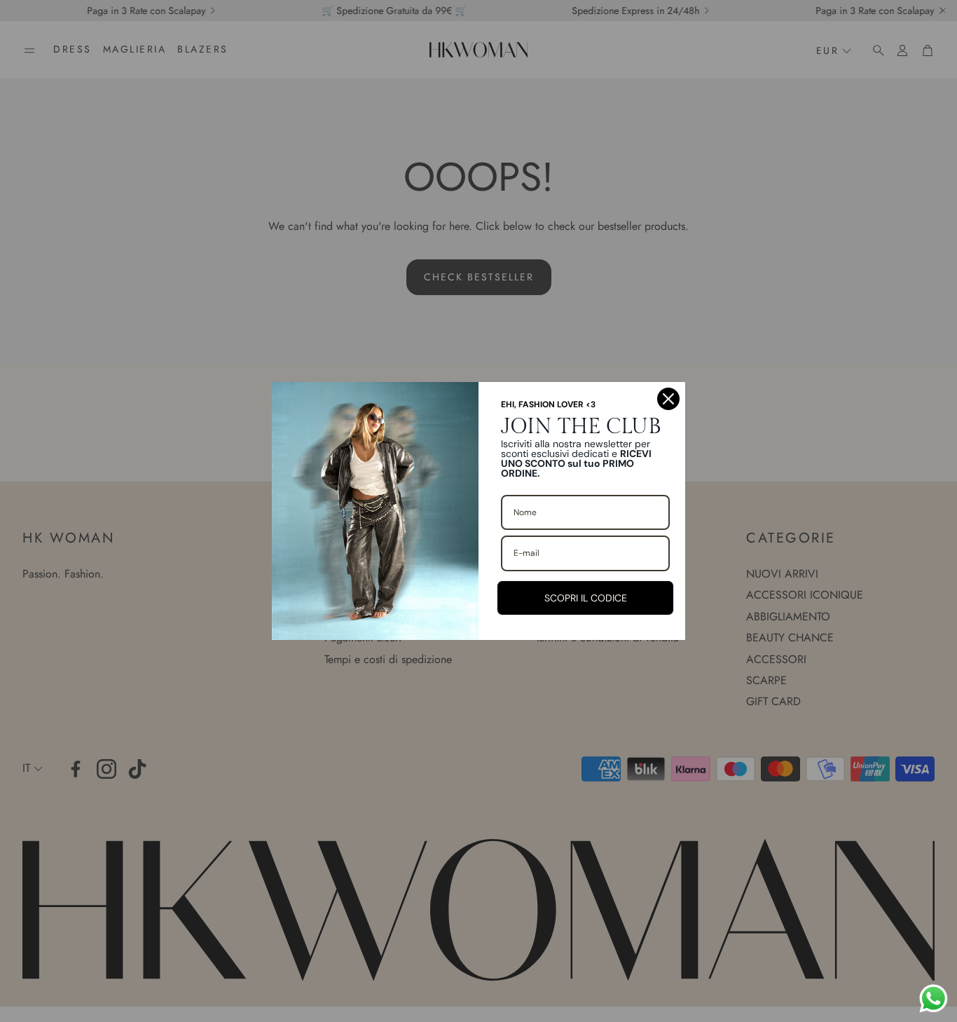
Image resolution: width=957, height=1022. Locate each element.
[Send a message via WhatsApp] (933, 998)
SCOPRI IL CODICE (585, 598)
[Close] (668, 399)
